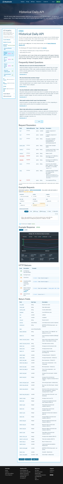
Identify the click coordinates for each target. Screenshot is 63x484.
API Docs (33, 1)
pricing (44, 48)
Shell (31, 211)
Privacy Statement (8, 474)
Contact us (52, 470)
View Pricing (28, 459)
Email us (51, 471)
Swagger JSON (35, 459)
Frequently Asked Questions (40, 474)
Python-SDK (56, 211)
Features (22, 1)
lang (20, 203)
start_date (21, 199)
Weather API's (23, 468)
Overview (7, 468)
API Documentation (38, 471)
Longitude (47, 194)
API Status (37, 470)
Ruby (37, 211)
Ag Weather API (23, 476)
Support (52, 468)
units (47, 199)
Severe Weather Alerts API (25, 471)
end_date (34, 199)
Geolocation (22, 194)
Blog (36, 478)
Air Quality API (23, 478)
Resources (38, 1)
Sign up (58, 1)
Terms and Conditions (9, 473)
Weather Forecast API (24, 473)
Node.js (44, 211)
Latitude (34, 194)
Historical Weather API (24, 474)
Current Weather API (24, 470)
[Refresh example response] (47, 205)
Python (50, 211)
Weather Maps (38, 473)
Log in (53, 1)
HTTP (27, 211)
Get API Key (21, 459)
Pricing (27, 1)
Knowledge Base (38, 476)
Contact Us (45, 1)
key (33, 203)
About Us (37, 479)
